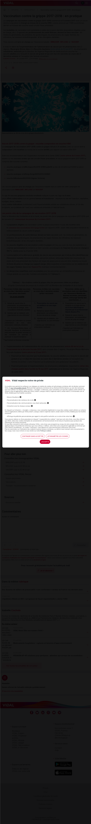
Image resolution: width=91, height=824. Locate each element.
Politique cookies (45, 431)
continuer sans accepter (32, 436)
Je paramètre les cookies (57, 436)
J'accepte (45, 442)
